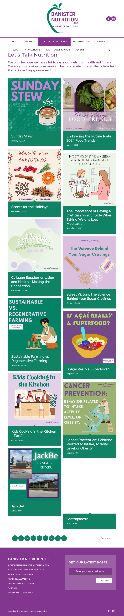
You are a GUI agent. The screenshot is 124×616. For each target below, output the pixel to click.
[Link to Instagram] (113, 18)
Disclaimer (29, 611)
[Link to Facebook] (108, 18)
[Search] (108, 50)
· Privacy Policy (40, 611)
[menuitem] (15, 42)
